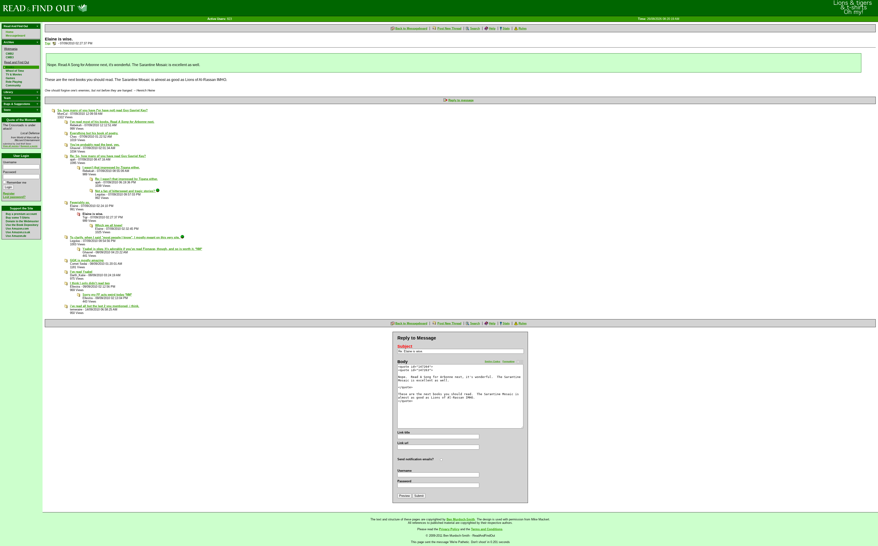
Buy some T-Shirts (18, 217)
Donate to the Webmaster (22, 221)
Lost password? (14, 197)
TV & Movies (14, 74)
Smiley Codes (492, 361)
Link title (403, 432)
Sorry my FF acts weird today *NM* (107, 294)
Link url (402, 443)
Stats (506, 28)
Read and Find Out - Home (68, 8)
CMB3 (10, 57)
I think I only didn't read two (90, 283)
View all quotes (11, 146)
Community (13, 85)
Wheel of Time (15, 70)
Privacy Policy (449, 529)
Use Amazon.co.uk (18, 232)
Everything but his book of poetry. (94, 133)
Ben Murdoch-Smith (461, 519)
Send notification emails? (415, 459)
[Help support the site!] (853, 8)
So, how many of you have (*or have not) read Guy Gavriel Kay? (102, 110)
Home (9, 32)
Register (9, 193)
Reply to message (461, 100)
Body (402, 361)
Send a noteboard (54, 43)
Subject (404, 346)
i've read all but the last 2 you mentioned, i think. (104, 306)
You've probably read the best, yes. (95, 144)
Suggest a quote (29, 146)
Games (10, 78)
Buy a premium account (21, 214)
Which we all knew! (108, 225)
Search (475, 28)
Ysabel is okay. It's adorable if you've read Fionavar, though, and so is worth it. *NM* (142, 249)
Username (9, 162)
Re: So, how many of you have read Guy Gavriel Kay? (108, 156)
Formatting (508, 361)
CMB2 (10, 53)
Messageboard (15, 35)
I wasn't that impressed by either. (111, 167)
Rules (523, 28)
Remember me (16, 182)
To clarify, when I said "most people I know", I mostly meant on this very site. (125, 237)
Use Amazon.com (17, 228)
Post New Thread (449, 28)
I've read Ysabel (81, 271)
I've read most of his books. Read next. (112, 121)
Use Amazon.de (16, 236)
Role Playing (14, 81)
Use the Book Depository (22, 225)
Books (10, 67)
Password (9, 172)
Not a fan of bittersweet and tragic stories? (125, 191)
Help (492, 28)
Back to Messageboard (411, 28)
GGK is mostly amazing (87, 260)
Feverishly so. (80, 202)
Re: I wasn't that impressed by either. (126, 179)
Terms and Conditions (486, 529)
